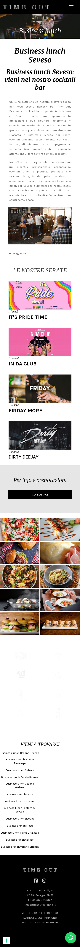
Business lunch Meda (20, 825)
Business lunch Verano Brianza (20, 846)
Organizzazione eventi (21, 721)
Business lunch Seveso (20, 839)
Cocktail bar (58, 664)
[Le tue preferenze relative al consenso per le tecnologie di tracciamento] (6, 940)
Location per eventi (21, 703)
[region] (40, 26)
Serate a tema (59, 703)
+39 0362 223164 (41, 899)
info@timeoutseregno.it (40, 904)
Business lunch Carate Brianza (20, 777)
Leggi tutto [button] (19, 253)
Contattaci (40, 494)
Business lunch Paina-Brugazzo (20, 832)
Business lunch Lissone (20, 818)
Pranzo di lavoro (59, 721)
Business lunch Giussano (19, 801)
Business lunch (21, 664)
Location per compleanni (58, 684)
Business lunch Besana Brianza (20, 753)
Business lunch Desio (20, 794)
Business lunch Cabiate (20, 770)
